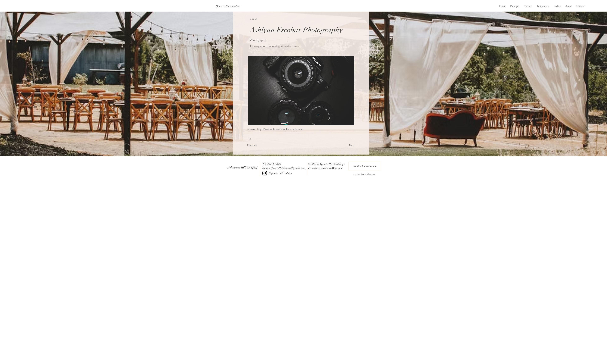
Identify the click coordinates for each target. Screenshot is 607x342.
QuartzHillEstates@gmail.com (288, 168)
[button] (301, 90)
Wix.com (337, 168)
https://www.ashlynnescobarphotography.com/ (280, 129)
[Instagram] (265, 173)
